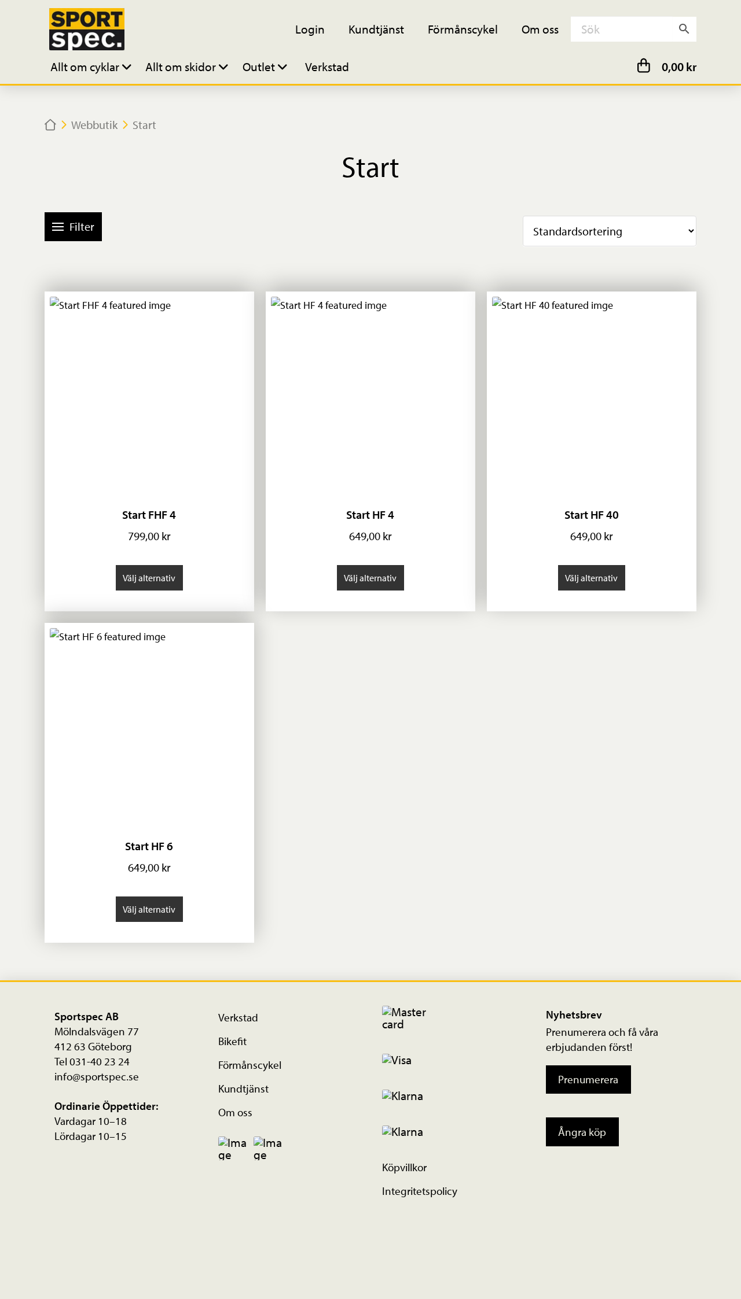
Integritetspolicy (419, 1191)
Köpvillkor (404, 1167)
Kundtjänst (243, 1088)
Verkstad (238, 1017)
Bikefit (232, 1041)
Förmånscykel (249, 1065)
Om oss (235, 1112)
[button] (93, 66)
